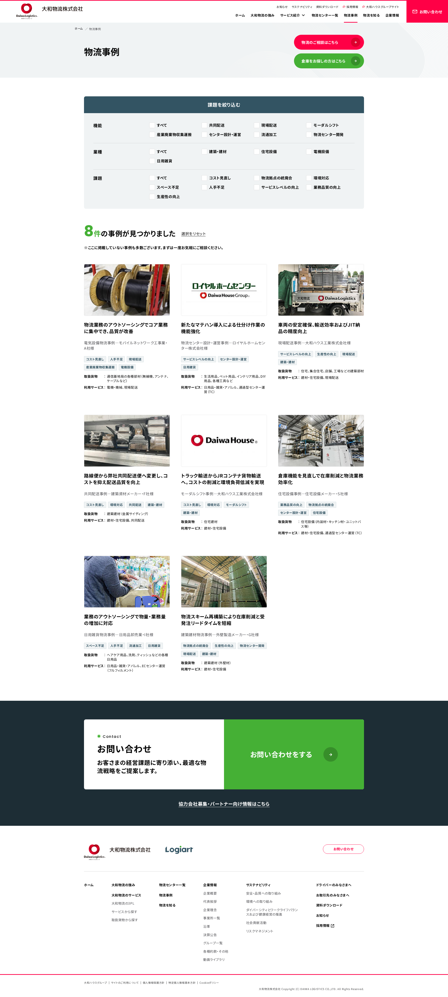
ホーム (79, 28)
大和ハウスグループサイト (382, 7)
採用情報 (352, 7)
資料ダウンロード (327, 6)
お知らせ (282, 6)
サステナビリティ (302, 6)
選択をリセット (193, 233)
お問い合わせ (343, 849)
